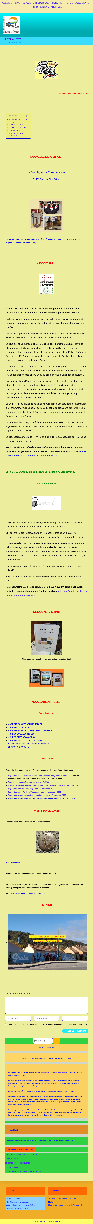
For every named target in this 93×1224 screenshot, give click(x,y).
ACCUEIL (7, 3)
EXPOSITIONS (14, 130)
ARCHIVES (56, 7)
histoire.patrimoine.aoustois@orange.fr (65, 1205)
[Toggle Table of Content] (25, 116)
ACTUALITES (16, 43)
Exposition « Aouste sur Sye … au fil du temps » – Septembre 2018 (37, 795)
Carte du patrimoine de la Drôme (21, 1205)
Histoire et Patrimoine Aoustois (62, 1199)
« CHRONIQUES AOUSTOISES (21, 734)
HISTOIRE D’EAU (40, 7)
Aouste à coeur (14, 1199)
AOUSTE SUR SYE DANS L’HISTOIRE (26, 724)
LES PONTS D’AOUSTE (13, 1167)
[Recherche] (56, 1041)
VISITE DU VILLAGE (16, 133)
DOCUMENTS (82, 3)
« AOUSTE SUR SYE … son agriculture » (26, 740)
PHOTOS (68, 3)
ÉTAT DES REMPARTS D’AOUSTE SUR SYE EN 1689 (23, 1171)
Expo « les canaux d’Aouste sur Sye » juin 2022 (28, 782)
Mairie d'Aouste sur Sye (17, 1208)
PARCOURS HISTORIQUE (35, 3)
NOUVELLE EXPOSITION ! (18, 119)
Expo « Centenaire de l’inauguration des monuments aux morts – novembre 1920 (43, 785)
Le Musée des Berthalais (18, 1202)
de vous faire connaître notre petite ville (55, 1072)
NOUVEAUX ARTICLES (17, 128)
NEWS (16, 3)
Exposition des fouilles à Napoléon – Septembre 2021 (31, 789)
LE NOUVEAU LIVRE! (16, 125)
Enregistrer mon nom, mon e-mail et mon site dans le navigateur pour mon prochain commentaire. (47, 1024)
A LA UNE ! (13, 136)
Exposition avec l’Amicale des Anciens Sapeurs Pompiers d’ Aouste (37, 776)
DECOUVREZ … (15, 122)
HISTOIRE (56, 3)
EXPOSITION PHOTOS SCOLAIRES (17, 1163)
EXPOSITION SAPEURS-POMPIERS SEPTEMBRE (22, 1155)
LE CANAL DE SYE (11, 1159)
